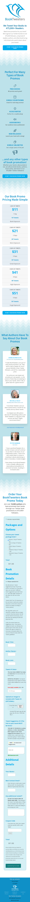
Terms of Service (14, 893)
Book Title (10, 642)
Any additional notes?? (14, 796)
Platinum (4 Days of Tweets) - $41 (16, 550)
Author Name (11, 651)
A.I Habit (15, 883)
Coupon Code (10, 821)
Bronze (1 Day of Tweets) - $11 (15, 540)
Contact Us (23, 893)
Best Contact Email (13, 781)
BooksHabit (15, 881)
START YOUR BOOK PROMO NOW (15, 47)
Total (8, 560)
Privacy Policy (6, 893)
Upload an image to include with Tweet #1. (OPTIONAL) (14, 699)
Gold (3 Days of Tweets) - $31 (15, 547)
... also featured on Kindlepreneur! (15, 427)
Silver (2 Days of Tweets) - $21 (15, 543)
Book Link (10, 660)
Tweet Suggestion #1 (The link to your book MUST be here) (15, 723)
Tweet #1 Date (11, 669)
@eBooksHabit (15, 900)
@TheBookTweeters (15, 898)
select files (20, 706)
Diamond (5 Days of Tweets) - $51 (16, 554)
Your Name (10, 771)
